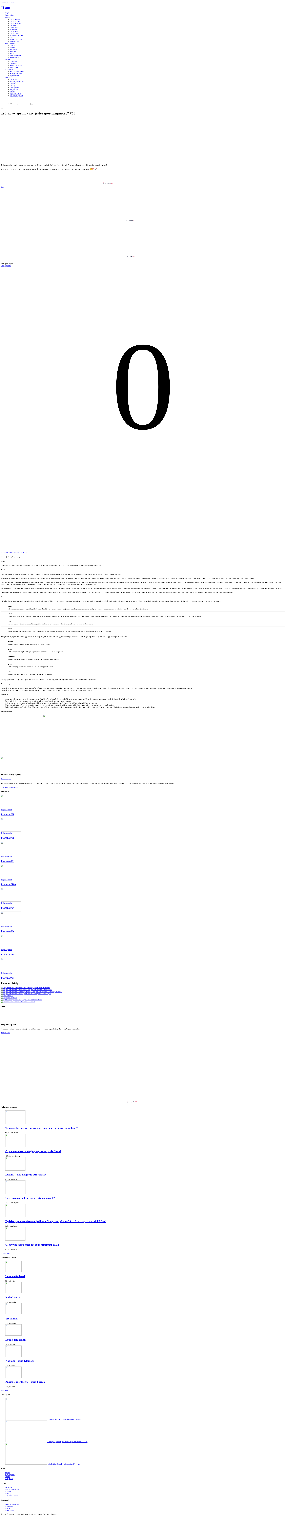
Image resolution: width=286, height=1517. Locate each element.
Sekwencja (14, 49)
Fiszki (12, 37)
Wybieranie (14, 29)
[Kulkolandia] (13, 1293)
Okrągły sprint (6, 266)
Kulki (12, 53)
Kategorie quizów (16, 39)
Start (2, 187)
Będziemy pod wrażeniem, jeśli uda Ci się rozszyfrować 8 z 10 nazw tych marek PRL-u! (55, 1221)
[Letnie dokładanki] (13, 1335)
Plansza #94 (7, 907)
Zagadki (13, 25)
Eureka (12, 47)
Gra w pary (14, 31)
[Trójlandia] (13, 1314)
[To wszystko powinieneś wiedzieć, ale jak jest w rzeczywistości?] (15, 1123)
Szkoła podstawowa (17, 82)
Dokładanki (14, 61)
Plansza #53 (7, 861)
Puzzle (7, 59)
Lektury (12, 86)
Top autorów (14, 41)
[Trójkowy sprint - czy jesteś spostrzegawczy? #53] (11, 854)
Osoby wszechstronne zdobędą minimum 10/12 (32, 1244)
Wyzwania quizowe (17, 35)
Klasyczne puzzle (16, 65)
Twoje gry (23, 552)
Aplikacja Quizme (16, 96)
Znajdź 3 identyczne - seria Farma (25, 1381)
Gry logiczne (10, 43)
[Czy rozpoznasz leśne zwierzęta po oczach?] (15, 1193)
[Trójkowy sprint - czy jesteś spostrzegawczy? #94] (11, 901)
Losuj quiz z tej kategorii (9, 787)
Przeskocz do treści (7, 2)
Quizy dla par (14, 33)
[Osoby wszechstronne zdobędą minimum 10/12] (15, 1240)
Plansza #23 (7, 954)
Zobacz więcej (6, 1253)
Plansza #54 (7, 931)
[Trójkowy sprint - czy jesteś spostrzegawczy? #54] (11, 924)
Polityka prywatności (12, 1504)
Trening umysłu (6, 779)
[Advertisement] (143, 177)
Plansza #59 (7, 814)
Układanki (13, 63)
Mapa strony (9, 1510)
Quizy (7, 17)
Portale (7, 77)
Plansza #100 (8, 884)
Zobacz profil (5, 1033)
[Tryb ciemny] (2, 108)
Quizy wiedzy (15, 19)
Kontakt (8, 1508)
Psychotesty (14, 27)
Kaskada (13, 51)
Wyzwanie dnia (15, 94)
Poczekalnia (9, 15)
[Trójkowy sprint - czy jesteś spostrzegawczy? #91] (11, 971)
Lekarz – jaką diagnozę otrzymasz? (25, 1174)
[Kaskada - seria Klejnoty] (13, 1356)
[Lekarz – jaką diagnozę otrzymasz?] (15, 1170)
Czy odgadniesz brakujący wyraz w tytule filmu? (33, 1151)
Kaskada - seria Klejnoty (19, 1360)
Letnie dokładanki (15, 1339)
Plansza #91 (7, 977)
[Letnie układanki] (13, 1272)
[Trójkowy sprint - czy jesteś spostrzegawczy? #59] (11, 808)
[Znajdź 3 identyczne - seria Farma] (13, 1377)
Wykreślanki (14, 75)
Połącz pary (14, 67)
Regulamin (9, 1506)
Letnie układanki (15, 1276)
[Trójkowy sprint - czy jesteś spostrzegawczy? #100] (11, 878)
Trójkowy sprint (15, 55)
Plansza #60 (7, 837)
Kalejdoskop (14, 57)
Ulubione (4, 1390)
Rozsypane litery (16, 73)
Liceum (12, 84)
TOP (7, 13)
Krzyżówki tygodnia (17, 71)
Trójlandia (11, 1318)
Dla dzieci (13, 79)
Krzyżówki (9, 69)
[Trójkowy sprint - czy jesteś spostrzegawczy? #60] (11, 831)
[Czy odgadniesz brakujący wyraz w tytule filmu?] (15, 1147)
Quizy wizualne (15, 23)
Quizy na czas (15, 21)
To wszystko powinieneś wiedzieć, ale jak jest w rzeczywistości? (41, 1128)
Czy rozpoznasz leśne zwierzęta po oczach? (30, 1197)
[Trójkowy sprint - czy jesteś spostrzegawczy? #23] (11, 948)
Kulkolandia (12, 1297)
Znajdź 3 (13, 45)
